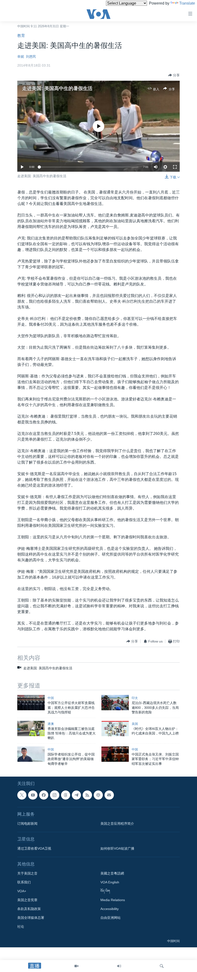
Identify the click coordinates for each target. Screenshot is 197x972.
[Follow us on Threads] (65, 795)
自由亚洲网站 (110, 918)
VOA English (109, 882)
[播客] (98, 795)
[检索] (161, 966)
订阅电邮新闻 (27, 824)
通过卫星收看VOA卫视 (34, 849)
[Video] (76, 966)
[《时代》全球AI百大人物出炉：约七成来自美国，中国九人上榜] (115, 728)
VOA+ (21, 891)
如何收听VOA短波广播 (117, 849)
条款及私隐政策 (29, 909)
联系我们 (24, 882)
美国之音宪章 (27, 900)
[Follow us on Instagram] (54, 795)
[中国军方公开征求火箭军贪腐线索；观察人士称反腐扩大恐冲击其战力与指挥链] (31, 702)
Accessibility (109, 909)
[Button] (174, 75)
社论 (20, 927)
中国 (51, 698)
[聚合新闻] (87, 795)
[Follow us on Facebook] (43, 795)
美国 (135, 724)
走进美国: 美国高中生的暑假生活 (57, 88)
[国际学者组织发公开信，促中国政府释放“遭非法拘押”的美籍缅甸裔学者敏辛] (31, 754)
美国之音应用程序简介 (117, 824)
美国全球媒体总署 (30, 918)
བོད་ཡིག (105, 891)
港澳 (51, 724)
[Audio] (119, 966)
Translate (187, 3)
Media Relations (112, 900)
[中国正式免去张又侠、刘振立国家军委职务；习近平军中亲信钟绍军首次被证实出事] (115, 754)
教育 (21, 36)
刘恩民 (31, 56)
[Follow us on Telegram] (76, 795)
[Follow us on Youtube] (32, 795)
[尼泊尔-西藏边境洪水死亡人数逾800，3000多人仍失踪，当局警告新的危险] (115, 702)
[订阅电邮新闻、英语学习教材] (109, 795)
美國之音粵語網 (112, 873)
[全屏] (175, 167)
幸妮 (20, 56)
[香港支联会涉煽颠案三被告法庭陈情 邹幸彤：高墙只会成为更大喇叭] (31, 728)
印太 (135, 698)
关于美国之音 (27, 873)
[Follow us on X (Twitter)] (21, 795)
